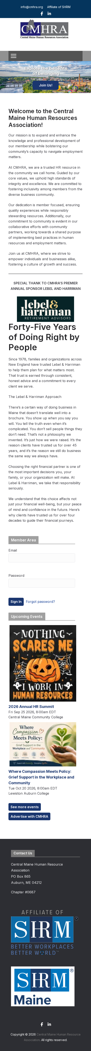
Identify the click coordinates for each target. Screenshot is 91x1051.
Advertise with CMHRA (29, 816)
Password (16, 575)
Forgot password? (40, 601)
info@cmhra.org (32, 7)
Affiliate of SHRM (58, 7)
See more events (25, 807)
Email (12, 550)
